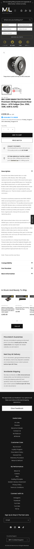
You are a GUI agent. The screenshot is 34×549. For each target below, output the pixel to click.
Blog (17, 476)
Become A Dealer (17, 428)
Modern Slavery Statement (17, 482)
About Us (17, 471)
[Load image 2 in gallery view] (17, 90)
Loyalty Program (17, 449)
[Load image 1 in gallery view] (6, 90)
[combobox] (17, 20)
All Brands (17, 436)
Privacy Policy (17, 485)
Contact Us (17, 431)
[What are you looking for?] (30, 20)
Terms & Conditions (17, 487)
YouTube (17, 503)
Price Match (17, 140)
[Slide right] (21, 321)
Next (33, 43)
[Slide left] (13, 321)
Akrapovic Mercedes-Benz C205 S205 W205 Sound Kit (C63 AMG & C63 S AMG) (7, 310)
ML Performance (14, 545)
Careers (17, 474)
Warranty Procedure (17, 458)
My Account (17, 447)
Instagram (17, 498)
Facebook (17, 500)
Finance (17, 425)
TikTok (17, 509)
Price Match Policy (17, 452)
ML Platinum (17, 434)
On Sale (17, 422)
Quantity (4, 126)
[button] (15, 10)
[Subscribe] (28, 520)
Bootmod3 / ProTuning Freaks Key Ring (22, 308)
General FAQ (17, 455)
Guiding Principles (17, 479)
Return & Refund (17, 460)
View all (17, 326)
